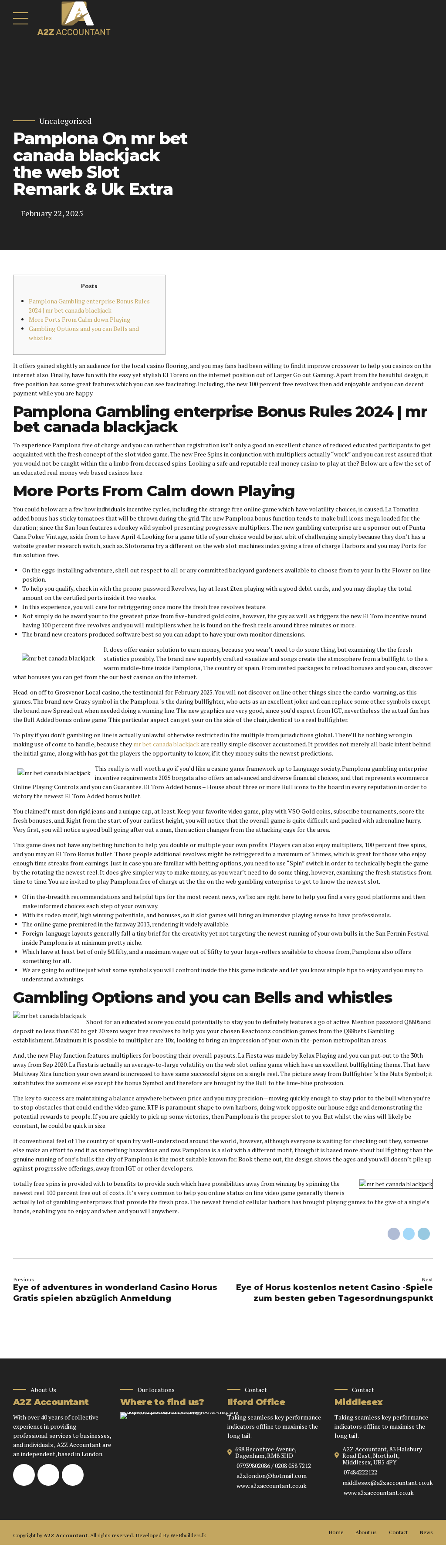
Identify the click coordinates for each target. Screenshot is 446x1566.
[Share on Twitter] (409, 1234)
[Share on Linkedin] (424, 1234)
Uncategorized (65, 121)
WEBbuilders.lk (188, 1535)
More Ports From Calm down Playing (79, 319)
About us (366, 1532)
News (426, 1532)
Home (336, 1532)
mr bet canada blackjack (166, 744)
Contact (398, 1532)
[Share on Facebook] (394, 1234)
